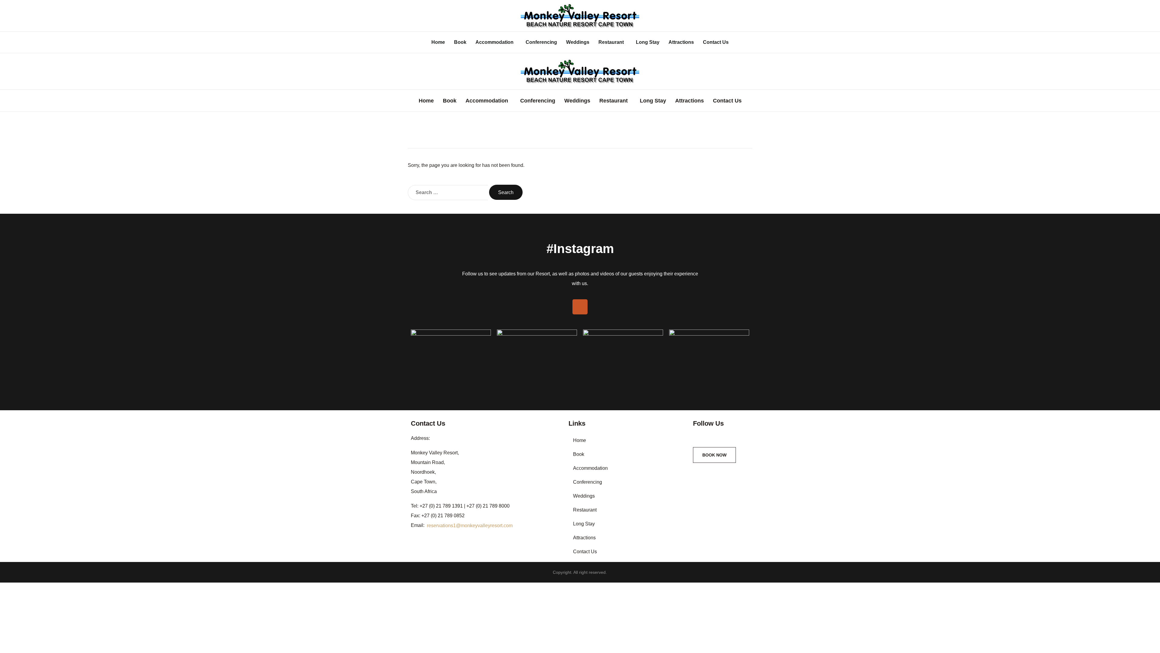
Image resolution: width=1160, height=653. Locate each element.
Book (460, 42)
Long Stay (647, 42)
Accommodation (494, 42)
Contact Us (716, 42)
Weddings (577, 42)
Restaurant (611, 42)
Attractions (681, 42)
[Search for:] (448, 192)
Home (438, 42)
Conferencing (541, 42)
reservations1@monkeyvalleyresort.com (470, 525)
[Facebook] (696, 437)
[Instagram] (580, 306)
